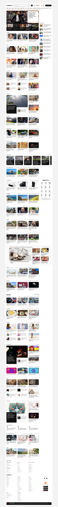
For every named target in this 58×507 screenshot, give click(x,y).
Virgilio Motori (8, 128)
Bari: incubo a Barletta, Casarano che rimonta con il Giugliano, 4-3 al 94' (22, 242)
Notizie (32, 128)
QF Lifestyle (8, 344)
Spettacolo (7, 54)
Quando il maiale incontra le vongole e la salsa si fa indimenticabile (47, 25)
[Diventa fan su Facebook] (44, 478)
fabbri (7, 466)
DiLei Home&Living (9, 167)
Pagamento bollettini (35, 9)
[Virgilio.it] (9, 5)
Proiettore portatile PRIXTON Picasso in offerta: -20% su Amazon (10, 188)
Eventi (22, 296)
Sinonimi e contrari (27, 206)
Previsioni (37, 296)
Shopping (30, 477)
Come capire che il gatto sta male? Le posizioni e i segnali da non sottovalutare (33, 396)
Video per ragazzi (36, 366)
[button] (37, 21)
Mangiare (19, 462)
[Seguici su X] (47, 478)
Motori (18, 138)
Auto (27, 128)
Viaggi (7, 430)
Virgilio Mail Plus (8, 478)
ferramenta (7, 463)
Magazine (8, 57)
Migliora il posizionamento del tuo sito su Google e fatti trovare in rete (11, 442)
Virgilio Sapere (30, 478)
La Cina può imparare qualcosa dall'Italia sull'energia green (11, 108)
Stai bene (30, 341)
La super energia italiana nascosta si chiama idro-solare (23, 110)
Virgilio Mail (7, 477)
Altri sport (37, 233)
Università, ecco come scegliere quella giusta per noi (13, 84)
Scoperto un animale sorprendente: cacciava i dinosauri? (10, 149)
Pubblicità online (30, 433)
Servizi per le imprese (10, 433)
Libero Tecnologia (9, 141)
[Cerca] (32, 5)
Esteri (35, 219)
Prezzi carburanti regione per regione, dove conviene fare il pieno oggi (47, 29)
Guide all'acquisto (34, 32)
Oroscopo (8, 418)
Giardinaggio (34, 167)
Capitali (30, 193)
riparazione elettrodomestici (9, 465)
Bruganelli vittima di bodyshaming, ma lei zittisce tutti (32, 14)
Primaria (32, 206)
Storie (38, 219)
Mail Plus (9, 9)
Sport (7, 233)
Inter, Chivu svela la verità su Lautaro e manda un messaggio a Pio (47, 58)
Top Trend (7, 444)
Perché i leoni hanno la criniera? (11, 374)
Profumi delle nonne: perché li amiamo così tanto (24, 84)
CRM (38, 433)
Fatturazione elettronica (20, 9)
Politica (33, 219)
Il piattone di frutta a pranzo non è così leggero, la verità (23, 334)
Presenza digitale (25, 433)
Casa (7, 177)
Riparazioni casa (25, 267)
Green (18, 108)
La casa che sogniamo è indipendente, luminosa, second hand (22, 79)
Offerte (30, 32)
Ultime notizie (26, 219)
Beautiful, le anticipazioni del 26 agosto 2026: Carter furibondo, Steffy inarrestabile (47, 40)
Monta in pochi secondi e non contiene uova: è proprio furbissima (33, 317)
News (25, 57)
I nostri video (8, 154)
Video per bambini (31, 366)
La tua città (19, 496)
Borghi (38, 193)
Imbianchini (16, 267)
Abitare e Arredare (8, 462)
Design (21, 167)
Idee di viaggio (24, 193)
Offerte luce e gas (29, 9)
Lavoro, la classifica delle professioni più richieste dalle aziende (10, 215)
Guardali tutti (50, 154)
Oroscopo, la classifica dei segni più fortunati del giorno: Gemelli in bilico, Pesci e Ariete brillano (11, 415)
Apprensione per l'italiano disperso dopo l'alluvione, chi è (47, 54)
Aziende (28, 296)
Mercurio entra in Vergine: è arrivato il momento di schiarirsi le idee (34, 409)
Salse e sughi (30, 319)
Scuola (7, 206)
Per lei (38, 32)
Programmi (28, 57)
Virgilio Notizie (19, 477)
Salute (34, 322)
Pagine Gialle (8, 460)
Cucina (7, 319)
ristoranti (19, 465)
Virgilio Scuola (30, 479)
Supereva (8, 280)
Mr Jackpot (7, 496)
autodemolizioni (30, 464)
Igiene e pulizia (37, 267)
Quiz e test (37, 280)
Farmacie (25, 296)
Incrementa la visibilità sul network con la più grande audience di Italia (21, 442)
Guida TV (22, 57)
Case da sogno (18, 167)
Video (31, 280)
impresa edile (7, 464)
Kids (7, 366)
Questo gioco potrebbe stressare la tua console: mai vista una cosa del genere (34, 149)
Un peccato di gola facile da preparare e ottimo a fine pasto (36, 254)
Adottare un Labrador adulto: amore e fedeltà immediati (13, 390)
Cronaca (30, 219)
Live (34, 233)
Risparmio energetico (31, 267)
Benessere (27, 322)
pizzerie (18, 466)
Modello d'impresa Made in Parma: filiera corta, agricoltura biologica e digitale (22, 456)
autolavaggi (30, 466)
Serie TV (38, 57)
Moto (29, 128)
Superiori (37, 206)
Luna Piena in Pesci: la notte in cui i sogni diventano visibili (23, 418)
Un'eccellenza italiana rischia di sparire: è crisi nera (24, 361)
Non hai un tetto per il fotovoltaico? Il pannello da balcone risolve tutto (33, 276)
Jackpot (39, 9)
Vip (28, 16)
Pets (7, 378)
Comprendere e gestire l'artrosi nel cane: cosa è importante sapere (24, 395)
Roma (8, 295)
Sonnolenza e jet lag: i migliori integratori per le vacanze (24, 339)
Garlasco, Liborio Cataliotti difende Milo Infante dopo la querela (33, 228)
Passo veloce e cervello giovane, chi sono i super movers (13, 334)
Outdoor (38, 167)
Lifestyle (7, 80)
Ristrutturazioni (29, 167)
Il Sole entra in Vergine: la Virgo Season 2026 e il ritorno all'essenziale (33, 420)
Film (35, 57)
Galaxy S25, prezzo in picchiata (22, 40)
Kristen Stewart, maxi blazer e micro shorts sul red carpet (24, 88)
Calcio (24, 233)
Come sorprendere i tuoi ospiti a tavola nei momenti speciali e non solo (34, 456)
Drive (15, 9)
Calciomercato (27, 233)
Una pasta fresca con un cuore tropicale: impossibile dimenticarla (11, 317)
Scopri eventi (19, 494)
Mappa (34, 296)
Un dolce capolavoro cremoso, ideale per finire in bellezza (36, 262)
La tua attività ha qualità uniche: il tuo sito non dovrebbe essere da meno (34, 442)
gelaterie (19, 463)
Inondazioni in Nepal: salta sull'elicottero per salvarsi (45, 162)
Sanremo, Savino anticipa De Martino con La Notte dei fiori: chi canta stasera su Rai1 (23, 66)
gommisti (30, 465)
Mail (6, 9)
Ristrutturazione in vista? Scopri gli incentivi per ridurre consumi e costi (11, 276)
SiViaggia (8, 193)
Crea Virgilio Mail (48, 5)
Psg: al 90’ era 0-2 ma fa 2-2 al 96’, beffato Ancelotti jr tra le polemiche (11, 242)
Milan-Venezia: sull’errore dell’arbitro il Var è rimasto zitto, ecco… (33, 242)
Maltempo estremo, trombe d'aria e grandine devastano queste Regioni (11, 228)
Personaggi (32, 57)
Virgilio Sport (19, 478)
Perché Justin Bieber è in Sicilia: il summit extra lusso (13, 88)
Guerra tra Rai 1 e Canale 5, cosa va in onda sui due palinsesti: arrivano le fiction (11, 66)
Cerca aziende (19, 493)
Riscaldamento (12, 267)
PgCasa (7, 267)
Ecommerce (35, 433)
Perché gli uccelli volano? (32, 374)
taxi (29, 463)
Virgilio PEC (7, 479)
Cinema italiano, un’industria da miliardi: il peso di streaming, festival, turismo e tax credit (11, 359)
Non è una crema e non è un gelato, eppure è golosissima (44, 254)
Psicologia (31, 322)
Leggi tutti (37, 344)
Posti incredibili (34, 193)
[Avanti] (51, 160)
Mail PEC (13, 9)
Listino (35, 128)
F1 (30, 233)
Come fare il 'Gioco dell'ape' (22, 374)
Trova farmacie (19, 495)
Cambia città (8, 296)
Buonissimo (8, 308)
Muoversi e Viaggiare (31, 462)
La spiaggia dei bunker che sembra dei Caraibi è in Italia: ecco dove (10, 289)
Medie (35, 206)
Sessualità (37, 322)
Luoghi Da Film (19, 203)
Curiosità (38, 128)
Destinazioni (19, 193)
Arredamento (25, 167)
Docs (25, 9)
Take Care (8, 322)
